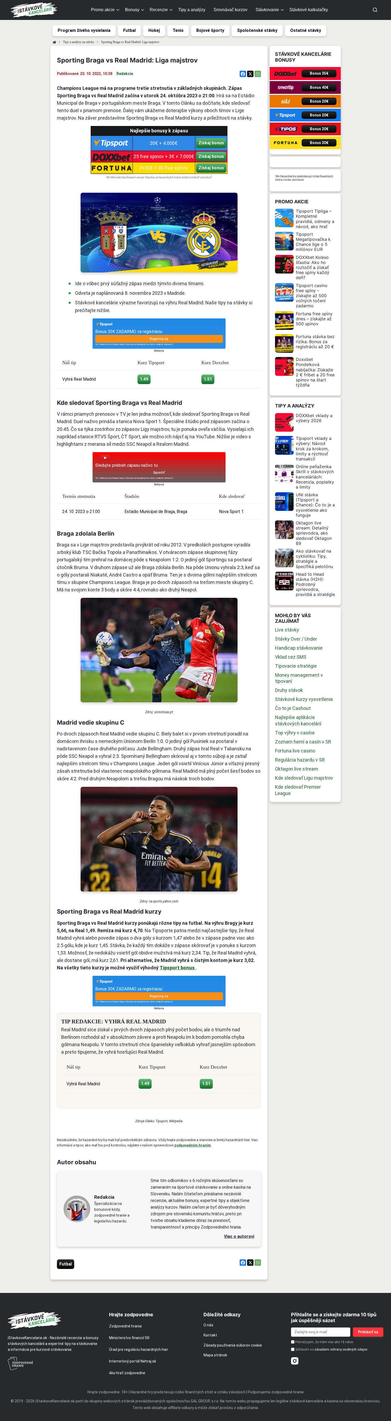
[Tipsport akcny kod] (285, 115)
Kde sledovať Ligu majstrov (304, 778)
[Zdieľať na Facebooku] (243, 74)
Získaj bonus (211, 142)
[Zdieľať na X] (250, 74)
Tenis (178, 30)
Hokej (154, 30)
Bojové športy (210, 30)
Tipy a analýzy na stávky (78, 42)
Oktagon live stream (296, 769)
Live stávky (287, 630)
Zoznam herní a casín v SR (303, 742)
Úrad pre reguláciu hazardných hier (138, 1349)
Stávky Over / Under (296, 639)
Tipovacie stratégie (296, 666)
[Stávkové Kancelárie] (54, 1320)
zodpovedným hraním (192, 1145)
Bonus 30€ (319, 143)
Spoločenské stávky (257, 30)
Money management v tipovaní (299, 678)
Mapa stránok (215, 1355)
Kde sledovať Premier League (298, 790)
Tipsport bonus (178, 967)
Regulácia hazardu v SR (300, 760)
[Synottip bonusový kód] (285, 87)
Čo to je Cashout (293, 708)
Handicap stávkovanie (299, 648)
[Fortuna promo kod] (285, 142)
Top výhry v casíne (295, 732)
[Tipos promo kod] (285, 129)
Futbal (129, 30)
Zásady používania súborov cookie (232, 1345)
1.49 (144, 379)
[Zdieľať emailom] (258, 74)
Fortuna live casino (295, 751)
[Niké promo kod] (285, 101)
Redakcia (125, 74)
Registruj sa (159, 339)
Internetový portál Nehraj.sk (132, 1361)
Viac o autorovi (239, 1236)
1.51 (208, 379)
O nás (208, 1325)
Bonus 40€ (319, 87)
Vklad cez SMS (290, 657)
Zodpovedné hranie (125, 1326)
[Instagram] (294, 1361)
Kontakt (210, 1335)
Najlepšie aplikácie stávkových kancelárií (298, 720)
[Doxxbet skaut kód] (285, 73)
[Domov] (54, 42)
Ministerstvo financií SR (129, 1338)
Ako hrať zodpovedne (127, 1373)
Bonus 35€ (319, 73)
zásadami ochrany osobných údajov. (341, 1349)
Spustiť (159, 472)
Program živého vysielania (84, 30)
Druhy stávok (289, 690)
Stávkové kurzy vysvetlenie (304, 699)
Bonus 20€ (319, 101)
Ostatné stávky (305, 30)
